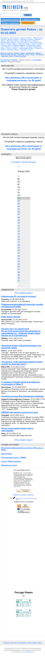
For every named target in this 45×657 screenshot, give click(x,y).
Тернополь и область (19, 47)
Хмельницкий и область (26, 48)
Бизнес (14, 54)
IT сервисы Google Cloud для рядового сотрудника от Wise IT (20, 383)
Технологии (40, 54)
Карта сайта (37, 643)
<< (19, 167)
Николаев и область (24, 44)
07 (19, 215)
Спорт (27, 54)
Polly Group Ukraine (10, 317)
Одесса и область (38, 44)
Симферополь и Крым (33, 45)
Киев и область (15, 38)
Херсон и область (12, 48)
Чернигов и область (13, 50)
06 (19, 212)
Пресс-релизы (5, 54)
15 (19, 237)
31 (19, 281)
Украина (15, 60)
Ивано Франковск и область (29, 41)
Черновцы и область (26, 50)
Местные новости (7, 53)
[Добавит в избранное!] (11, 498)
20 (19, 250)
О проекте (6, 643)
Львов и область (12, 44)
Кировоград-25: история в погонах (18, 296)
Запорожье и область (27, 39)
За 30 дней (34, 80)
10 (19, 223)
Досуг (11, 56)
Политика (21, 54)
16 (19, 239)
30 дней (32, 162)
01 (19, 198)
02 (19, 201)
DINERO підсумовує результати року (19, 412)
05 (19, 209)
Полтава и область (7, 45)
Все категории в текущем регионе (24, 79)
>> (19, 176)
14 (19, 234)
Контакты (15, 643)
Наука (33, 54)
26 (19, 267)
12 (19, 228)
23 (19, 259)
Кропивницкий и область (8, 42)
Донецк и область (13, 39)
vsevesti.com (28, 652)
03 (19, 204)
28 (19, 272)
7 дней (24, 162)
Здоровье (4, 56)
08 (19, 217)
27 (19, 270)
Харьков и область (26, 38)
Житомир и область (13, 41)
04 (19, 206)
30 (19, 278)
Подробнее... (18, 486)
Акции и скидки (19, 53)
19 (19, 248)
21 (19, 253)
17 (19, 242)
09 (19, 220)
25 (19, 264)
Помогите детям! (20, 56)
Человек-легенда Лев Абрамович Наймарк (22, 396)
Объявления (30, 53)
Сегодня (15, 162)
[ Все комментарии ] (23, 293)
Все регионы (5, 38)
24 (19, 261)
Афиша (38, 53)
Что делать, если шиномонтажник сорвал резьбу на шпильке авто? (22, 363)
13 (19, 231)
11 (19, 226)
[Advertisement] (23, 111)
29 (19, 275)
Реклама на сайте (25, 643)
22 (19, 256)
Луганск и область (23, 42)
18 (19, 245)
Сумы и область (6, 47)
